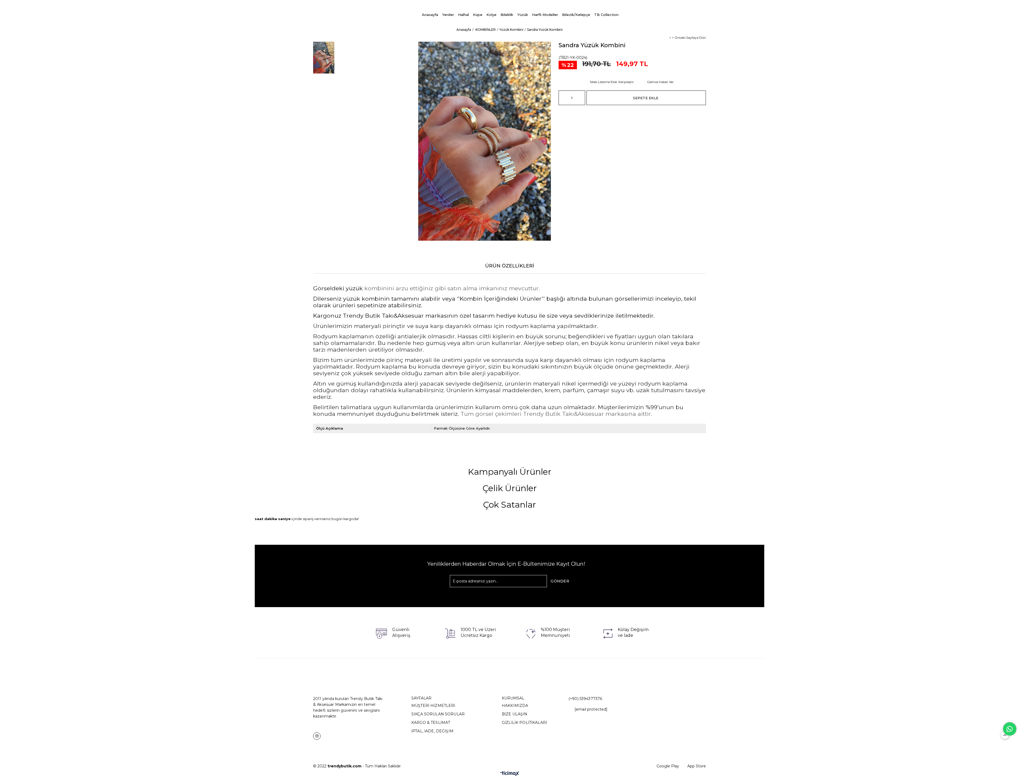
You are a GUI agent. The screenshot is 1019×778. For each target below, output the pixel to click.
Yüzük (522, 14)
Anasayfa (430, 14)
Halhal (463, 14)
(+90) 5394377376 (585, 698)
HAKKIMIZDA (515, 705)
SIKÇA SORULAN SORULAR (438, 714)
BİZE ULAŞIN (515, 714)
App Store (696, 766)
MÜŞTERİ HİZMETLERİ (433, 705)
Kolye (491, 14)
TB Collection (606, 14)
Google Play (668, 766)
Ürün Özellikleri (509, 266)
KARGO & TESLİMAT (430, 722)
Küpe (477, 14)
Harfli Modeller (545, 14)
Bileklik (506, 14)
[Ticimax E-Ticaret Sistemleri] (509, 774)
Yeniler (448, 14)
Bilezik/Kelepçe (576, 14)
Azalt (563, 97)
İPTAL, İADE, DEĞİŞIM (432, 731)
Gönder (560, 581)
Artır (581, 97)
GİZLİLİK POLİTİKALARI (524, 722)
